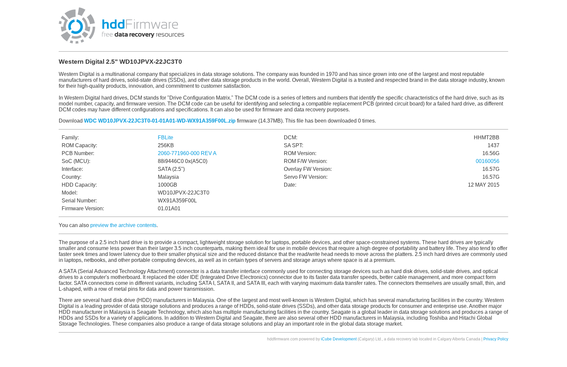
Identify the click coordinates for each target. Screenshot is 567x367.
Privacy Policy (495, 339)
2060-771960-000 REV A (187, 153)
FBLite (165, 137)
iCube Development (339, 339)
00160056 (487, 161)
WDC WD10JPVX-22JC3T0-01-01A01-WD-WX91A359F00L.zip (160, 121)
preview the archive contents (123, 225)
